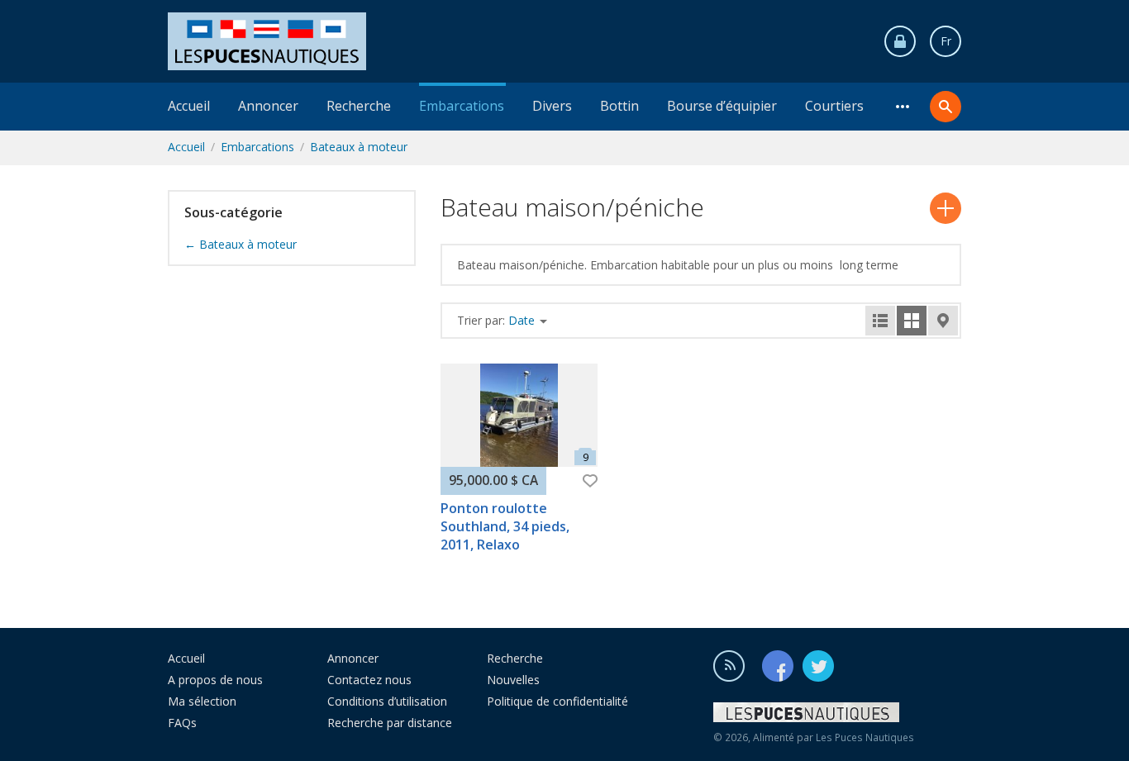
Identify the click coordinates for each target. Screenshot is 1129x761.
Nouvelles (513, 679)
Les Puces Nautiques (865, 737)
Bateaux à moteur (358, 147)
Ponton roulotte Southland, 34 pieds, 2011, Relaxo (505, 526)
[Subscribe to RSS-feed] (736, 666)
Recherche (358, 106)
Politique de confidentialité (557, 701)
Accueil (189, 106)
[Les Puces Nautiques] (267, 40)
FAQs (182, 722)
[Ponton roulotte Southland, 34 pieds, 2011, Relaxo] (519, 415)
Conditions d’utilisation (387, 701)
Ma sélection (202, 701)
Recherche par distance (389, 722)
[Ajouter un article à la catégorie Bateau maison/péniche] (945, 208)
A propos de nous (215, 679)
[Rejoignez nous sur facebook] (781, 666)
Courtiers (834, 106)
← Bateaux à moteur (240, 244)
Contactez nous (369, 679)
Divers (552, 106)
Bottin (619, 106)
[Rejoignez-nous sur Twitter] (818, 666)
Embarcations (461, 106)
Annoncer (268, 106)
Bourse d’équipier (722, 106)
